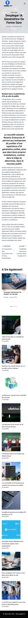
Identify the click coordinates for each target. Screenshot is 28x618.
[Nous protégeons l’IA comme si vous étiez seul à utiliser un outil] (14, 561)
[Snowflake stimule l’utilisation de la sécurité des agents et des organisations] (14, 529)
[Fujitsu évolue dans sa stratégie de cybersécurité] (14, 325)
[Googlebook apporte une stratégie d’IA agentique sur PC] (14, 500)
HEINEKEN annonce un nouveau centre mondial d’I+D (21, 251)
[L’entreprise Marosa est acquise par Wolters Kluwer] (14, 442)
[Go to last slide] (4, 289)
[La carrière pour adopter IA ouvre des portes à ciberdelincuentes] (14, 590)
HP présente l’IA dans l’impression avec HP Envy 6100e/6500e (7, 252)
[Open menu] (24, 3)
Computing (14, 12)
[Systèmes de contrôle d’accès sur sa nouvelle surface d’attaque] (14, 354)
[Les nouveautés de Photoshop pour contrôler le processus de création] (14, 471)
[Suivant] (24, 289)
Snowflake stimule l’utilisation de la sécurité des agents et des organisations (12, 544)
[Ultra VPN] (7, 3)
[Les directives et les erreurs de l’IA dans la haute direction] (14, 412)
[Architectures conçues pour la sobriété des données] (14, 383)
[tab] (12, 306)
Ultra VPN (11, 614)
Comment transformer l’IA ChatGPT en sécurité (12, 293)
